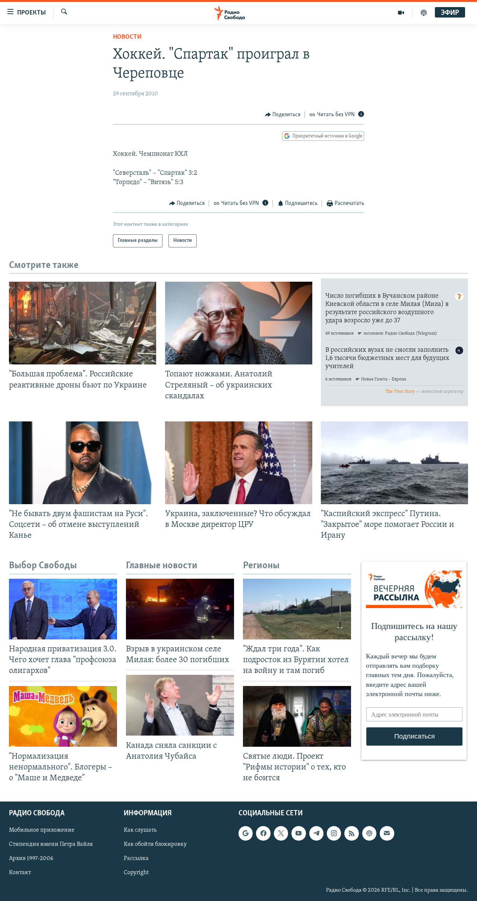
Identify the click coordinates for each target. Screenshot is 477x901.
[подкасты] (424, 12)
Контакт (20, 873)
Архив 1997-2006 (31, 859)
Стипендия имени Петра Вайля (51, 844)
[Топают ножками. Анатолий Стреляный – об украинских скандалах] (238, 323)
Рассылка (136, 859)
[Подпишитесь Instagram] (334, 833)
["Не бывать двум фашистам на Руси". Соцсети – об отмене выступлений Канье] (82, 462)
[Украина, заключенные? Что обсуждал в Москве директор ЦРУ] (238, 462)
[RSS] (351, 833)
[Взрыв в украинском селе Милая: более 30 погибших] (180, 609)
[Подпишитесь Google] (245, 833)
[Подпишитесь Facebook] (263, 833)
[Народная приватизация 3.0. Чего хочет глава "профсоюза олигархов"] (63, 609)
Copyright (136, 873)
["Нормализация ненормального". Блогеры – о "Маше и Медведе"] (63, 716)
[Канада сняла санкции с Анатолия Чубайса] (180, 705)
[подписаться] (387, 833)
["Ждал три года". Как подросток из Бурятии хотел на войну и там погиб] (297, 609)
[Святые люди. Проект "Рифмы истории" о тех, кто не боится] (297, 716)
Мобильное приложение (42, 830)
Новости (127, 37)
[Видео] (401, 12)
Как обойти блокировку (155, 844)
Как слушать (140, 830)
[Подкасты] (369, 833)
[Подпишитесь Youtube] (298, 833)
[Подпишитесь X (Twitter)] (281, 833)
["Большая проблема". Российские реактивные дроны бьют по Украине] (82, 323)
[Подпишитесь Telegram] (316, 833)
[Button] (283, 115)
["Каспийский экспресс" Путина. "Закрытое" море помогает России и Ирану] (394, 462)
